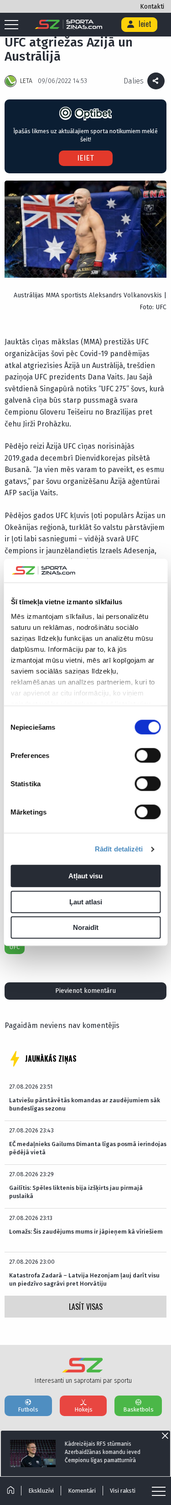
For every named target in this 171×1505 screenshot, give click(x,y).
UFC (15, 947)
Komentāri (82, 1490)
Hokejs (83, 1409)
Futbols (28, 1409)
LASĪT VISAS (86, 1306)
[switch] (148, 755)
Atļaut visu (85, 876)
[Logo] (69, 24)
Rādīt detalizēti (119, 849)
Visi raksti (122, 1490)
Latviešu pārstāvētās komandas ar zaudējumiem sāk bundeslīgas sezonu (84, 1104)
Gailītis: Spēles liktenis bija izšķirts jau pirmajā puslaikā (76, 1191)
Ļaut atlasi (85, 902)
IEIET (85, 158)
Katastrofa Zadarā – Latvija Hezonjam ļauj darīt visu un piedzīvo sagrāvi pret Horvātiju (84, 1279)
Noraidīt (85, 928)
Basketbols (138, 1409)
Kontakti (152, 6)
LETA (26, 81)
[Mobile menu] (14, 25)
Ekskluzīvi (41, 1490)
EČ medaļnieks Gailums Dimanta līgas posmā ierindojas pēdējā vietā (87, 1148)
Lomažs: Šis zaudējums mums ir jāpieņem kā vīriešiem (86, 1231)
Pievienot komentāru (85, 991)
